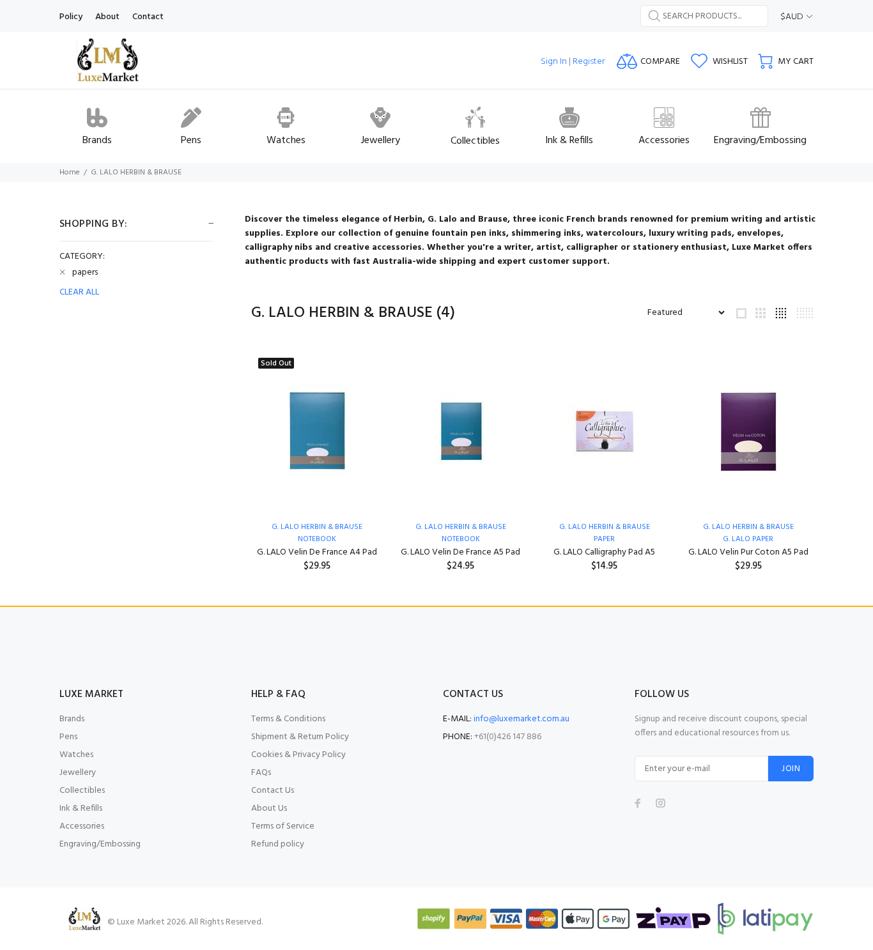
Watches (76, 754)
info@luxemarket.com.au (521, 719)
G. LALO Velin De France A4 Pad (317, 552)
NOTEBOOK (317, 539)
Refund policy (277, 844)
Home (69, 172)
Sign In (554, 61)
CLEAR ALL (79, 293)
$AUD (791, 17)
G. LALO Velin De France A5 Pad (460, 552)
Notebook (461, 539)
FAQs (261, 772)
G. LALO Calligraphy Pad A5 (604, 552)
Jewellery (77, 772)
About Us (269, 808)
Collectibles (82, 790)
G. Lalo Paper (748, 539)
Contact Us (272, 790)
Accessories (81, 826)
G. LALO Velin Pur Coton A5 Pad (748, 552)
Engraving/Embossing (100, 844)
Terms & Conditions (288, 719)
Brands (71, 719)
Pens (68, 737)
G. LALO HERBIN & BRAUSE (136, 172)
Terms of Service (282, 826)
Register (589, 61)
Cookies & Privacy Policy (298, 754)
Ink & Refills (80, 808)
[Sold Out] (317, 431)
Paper (604, 539)
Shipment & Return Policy (300, 737)
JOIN (791, 769)
